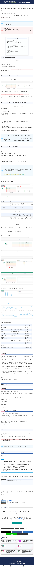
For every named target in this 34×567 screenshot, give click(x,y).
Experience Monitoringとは (11, 40)
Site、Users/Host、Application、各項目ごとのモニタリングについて (17, 46)
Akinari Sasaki (10, 500)
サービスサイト (20, 518)
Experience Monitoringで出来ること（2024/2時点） (14, 42)
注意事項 (8, 52)
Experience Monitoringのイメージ (12, 41)
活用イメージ (10, 47)
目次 (16, 38)
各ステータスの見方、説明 (12, 45)
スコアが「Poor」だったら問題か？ (13, 51)
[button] (22, 534)
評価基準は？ (10, 50)
